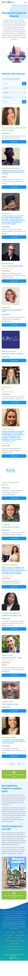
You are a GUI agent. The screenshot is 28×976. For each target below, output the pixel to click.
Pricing (9, 938)
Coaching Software (20, 935)
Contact (20, 932)
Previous (5, 764)
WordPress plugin (14, 943)
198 (19, 764)
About (7, 932)
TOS (14, 938)
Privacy (19, 938)
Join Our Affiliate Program (14, 949)
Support (14, 932)
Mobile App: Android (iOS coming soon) (14, 941)
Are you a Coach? (8, 935)
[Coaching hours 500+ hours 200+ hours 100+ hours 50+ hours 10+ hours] (14, 97)
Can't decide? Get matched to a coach (14, 775)
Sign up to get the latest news (14, 946)
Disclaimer (13, 923)
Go (24, 83)
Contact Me (14, 142)
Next (23, 764)
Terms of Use (21, 923)
